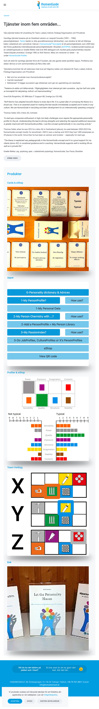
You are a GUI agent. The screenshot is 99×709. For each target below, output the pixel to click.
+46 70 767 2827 (74, 682)
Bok (9, 562)
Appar (10, 277)
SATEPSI (66, 47)
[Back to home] (49, 5)
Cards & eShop (15, 182)
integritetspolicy (50, 695)
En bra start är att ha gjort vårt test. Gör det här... (47, 669)
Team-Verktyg (14, 467)
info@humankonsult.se (49, 685)
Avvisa (29, 701)
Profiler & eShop (16, 372)
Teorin (22, 41)
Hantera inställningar (49, 701)
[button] (5, 5)
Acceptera (15, 701)
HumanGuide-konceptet (50, 44)
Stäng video (12, 158)
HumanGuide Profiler (18, 55)
